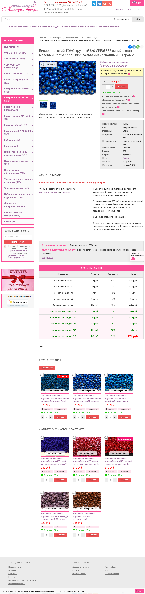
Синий (126, 158)
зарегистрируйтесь (48, 192)
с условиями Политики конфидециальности (18, 255)
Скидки (55, 26)
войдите (66, 192)
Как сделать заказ (19, 26)
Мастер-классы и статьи (84, 26)
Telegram (94, 3)
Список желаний (112, 574)
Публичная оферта (16, 584)
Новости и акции (15, 567)
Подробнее (47, 257)
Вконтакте (99, 3)
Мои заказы (120, 9)
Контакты (104, 26)
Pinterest (109, 3)
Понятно (139, 591)
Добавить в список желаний (114, 62)
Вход (129, 9)
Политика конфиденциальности (22, 580)
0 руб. (139, 3)
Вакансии (12, 577)
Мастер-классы (79, 574)
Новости (65, 26)
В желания (46, 409)
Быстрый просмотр (55, 391)
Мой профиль (110, 567)
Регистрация (138, 9)
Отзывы (12, 570)
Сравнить (137, 256)
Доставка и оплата (80, 567)
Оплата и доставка (40, 26)
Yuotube (104, 3)
